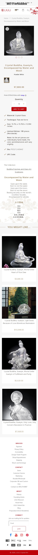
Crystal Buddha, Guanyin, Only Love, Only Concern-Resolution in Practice (19, 423)
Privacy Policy (19, 449)
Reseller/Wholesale (19, 479)
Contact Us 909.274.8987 (19, 487)
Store (19, 470)
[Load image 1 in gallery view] (16, 57)
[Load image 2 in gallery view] (19, 57)
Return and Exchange (19, 463)
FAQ (19, 484)
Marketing (19, 476)
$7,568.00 (19, 431)
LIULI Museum (19, 500)
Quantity (19, 99)
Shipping (19, 460)
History (19, 494)
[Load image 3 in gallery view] (21, 57)
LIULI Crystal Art (22, 552)
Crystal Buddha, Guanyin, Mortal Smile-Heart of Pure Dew (19, 270)
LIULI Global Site (19, 505)
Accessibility (19, 452)
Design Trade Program (19, 455)
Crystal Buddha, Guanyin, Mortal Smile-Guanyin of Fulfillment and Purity (19, 372)
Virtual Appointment (19, 457)
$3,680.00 (19, 279)
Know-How (19, 503)
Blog (19, 508)
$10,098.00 (19, 330)
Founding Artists (19, 497)
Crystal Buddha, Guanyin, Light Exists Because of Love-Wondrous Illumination (18, 321)
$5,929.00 (19, 380)
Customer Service (19, 473)
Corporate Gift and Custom (19, 481)
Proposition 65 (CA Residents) (19, 511)
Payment (19, 446)
